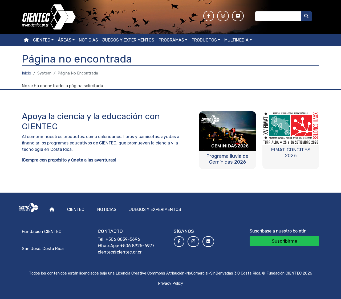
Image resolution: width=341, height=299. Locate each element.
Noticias (88, 40)
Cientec (75, 209)
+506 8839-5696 (122, 239)
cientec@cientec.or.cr (120, 252)
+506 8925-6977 (137, 245)
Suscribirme (284, 241)
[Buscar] (306, 16)
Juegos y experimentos (128, 40)
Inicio (26, 73)
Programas (171, 40)
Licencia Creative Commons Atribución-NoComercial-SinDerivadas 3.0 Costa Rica (188, 273)
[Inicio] (109, 17)
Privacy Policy (170, 283)
